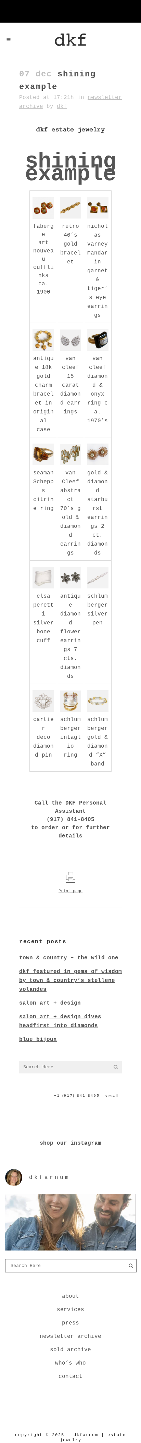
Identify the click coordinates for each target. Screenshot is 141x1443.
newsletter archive (70, 1336)
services (70, 1310)
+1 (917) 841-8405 (77, 1095)
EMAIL (112, 1095)
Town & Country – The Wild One (68, 958)
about (70, 1296)
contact (70, 1376)
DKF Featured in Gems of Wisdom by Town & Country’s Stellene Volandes (70, 981)
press (70, 1323)
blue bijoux (38, 1039)
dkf (62, 106)
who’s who (70, 1363)
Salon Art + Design (50, 1003)
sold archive (70, 1350)
